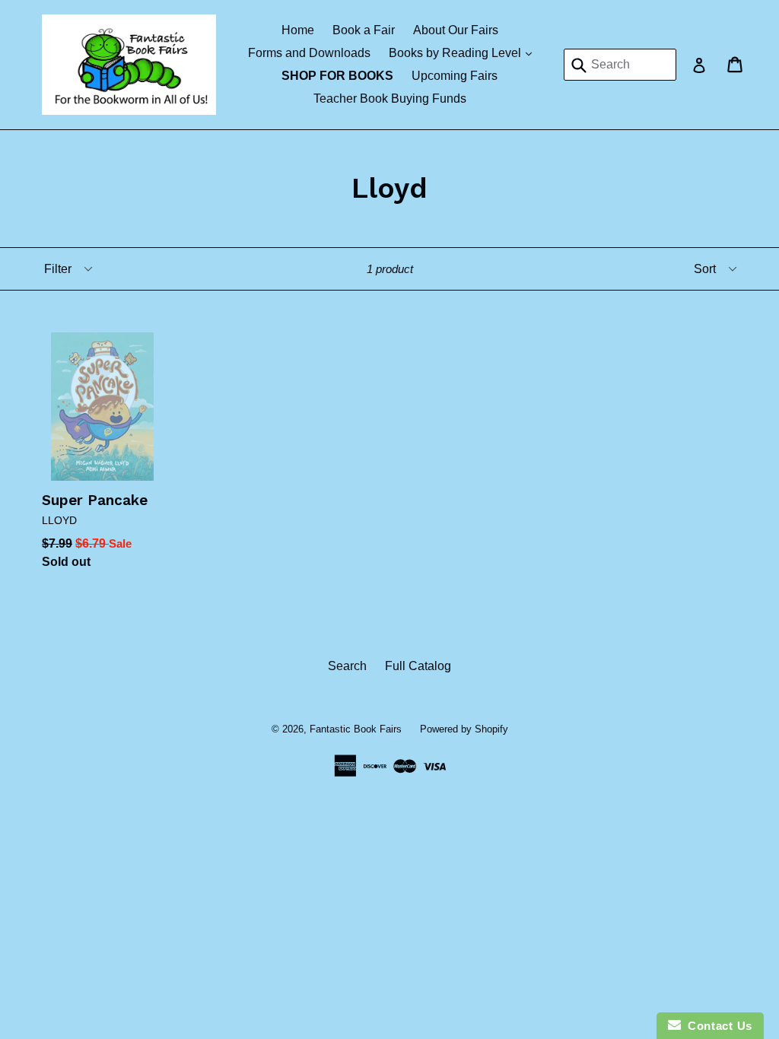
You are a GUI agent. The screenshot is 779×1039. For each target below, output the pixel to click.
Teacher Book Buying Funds (389, 98)
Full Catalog (418, 665)
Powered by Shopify (464, 729)
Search (347, 665)
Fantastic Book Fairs (356, 729)
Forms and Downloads (309, 52)
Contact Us (716, 1025)
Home (297, 30)
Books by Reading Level (464, 52)
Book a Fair (363, 30)
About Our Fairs (455, 30)
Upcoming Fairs (455, 75)
